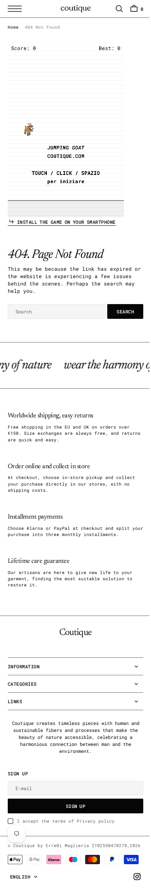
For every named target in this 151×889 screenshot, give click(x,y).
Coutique (24, 845)
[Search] (113, 8)
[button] (17, 8)
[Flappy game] (66, 130)
